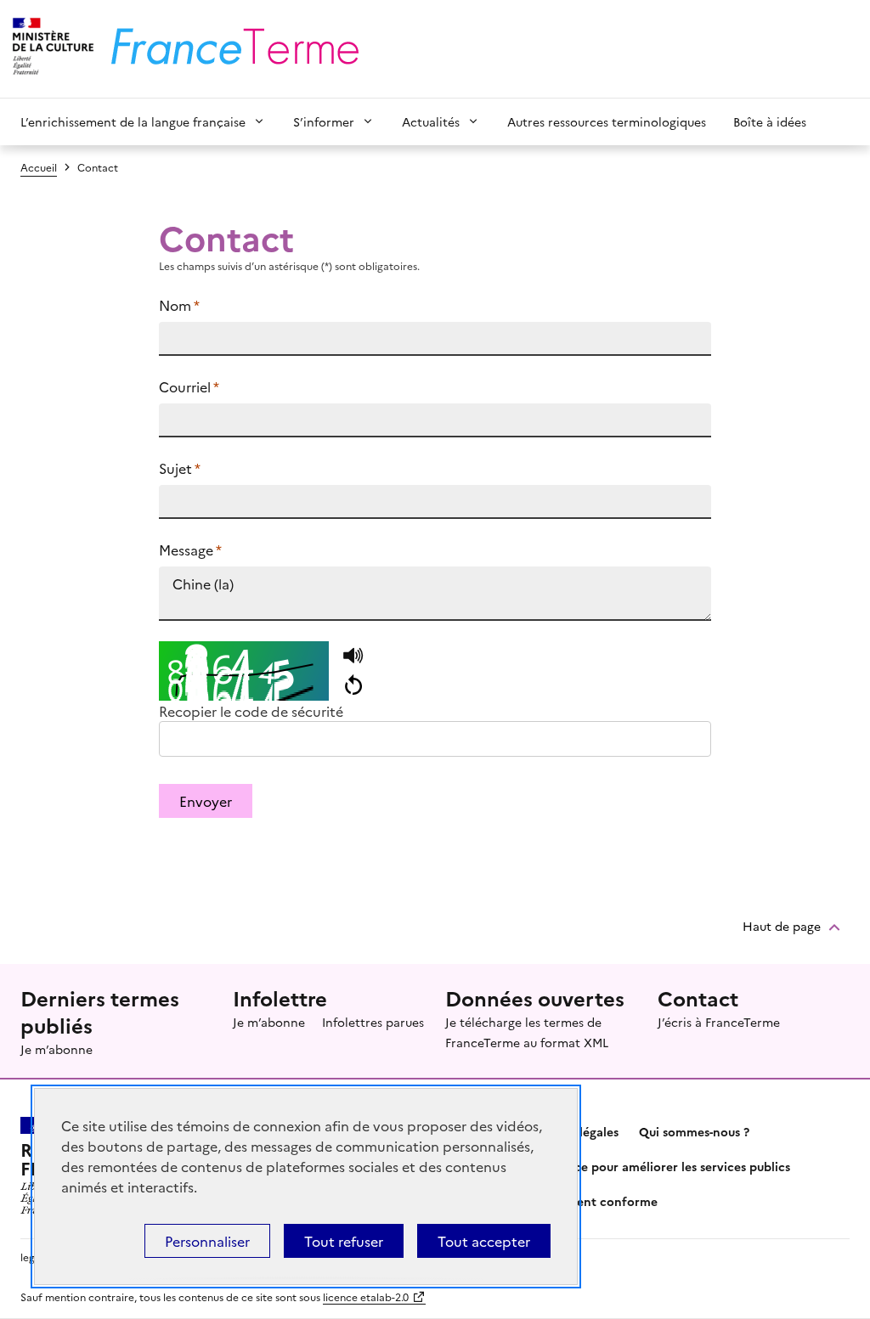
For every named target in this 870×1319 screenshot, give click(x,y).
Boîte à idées (769, 121)
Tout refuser (343, 1241)
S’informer (323, 121)
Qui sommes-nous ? (694, 1131)
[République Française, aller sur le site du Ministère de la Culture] (50, 49)
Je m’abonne (56, 1048)
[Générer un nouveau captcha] (353, 685)
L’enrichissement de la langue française (133, 121)
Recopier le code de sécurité (251, 711)
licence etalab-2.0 (366, 1296)
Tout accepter (484, 1241)
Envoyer (205, 801)
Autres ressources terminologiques (606, 121)
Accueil (38, 167)
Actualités (431, 121)
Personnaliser (207, 1241)
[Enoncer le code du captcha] (353, 656)
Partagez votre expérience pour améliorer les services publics (612, 1166)
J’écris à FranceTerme (719, 1021)
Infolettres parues (373, 1021)
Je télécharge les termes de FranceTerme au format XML (526, 1032)
